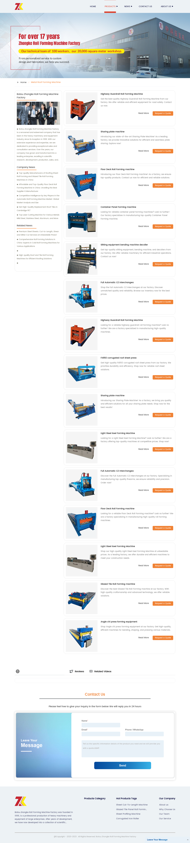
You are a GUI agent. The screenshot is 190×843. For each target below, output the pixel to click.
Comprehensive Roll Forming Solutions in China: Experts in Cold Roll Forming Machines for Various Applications (38, 243)
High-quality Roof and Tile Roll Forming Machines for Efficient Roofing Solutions (35, 257)
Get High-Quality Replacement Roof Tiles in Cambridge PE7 (37, 209)
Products (110, 6)
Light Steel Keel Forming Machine (118, 433)
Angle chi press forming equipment (119, 621)
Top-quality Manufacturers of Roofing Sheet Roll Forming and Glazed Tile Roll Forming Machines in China (37, 176)
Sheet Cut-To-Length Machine (132, 804)
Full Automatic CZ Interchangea (117, 282)
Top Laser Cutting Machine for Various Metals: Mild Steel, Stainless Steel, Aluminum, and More (38, 216)
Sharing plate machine (112, 131)
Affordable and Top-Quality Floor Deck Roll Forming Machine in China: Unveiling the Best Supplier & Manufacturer (37, 188)
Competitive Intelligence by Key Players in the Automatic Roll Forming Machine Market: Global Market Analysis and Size (38, 199)
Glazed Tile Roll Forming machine (118, 584)
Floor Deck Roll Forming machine (117, 169)
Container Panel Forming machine (118, 207)
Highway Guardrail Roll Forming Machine (122, 94)
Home (93, 6)
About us (166, 6)
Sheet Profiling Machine (128, 814)
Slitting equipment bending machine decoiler (124, 244)
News (127, 6)
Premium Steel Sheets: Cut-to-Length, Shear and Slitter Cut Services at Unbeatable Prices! (38, 233)
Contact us (145, 6)
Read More (143, 113)
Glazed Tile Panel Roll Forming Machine (131, 809)
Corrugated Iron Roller (127, 818)
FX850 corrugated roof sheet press (118, 358)
